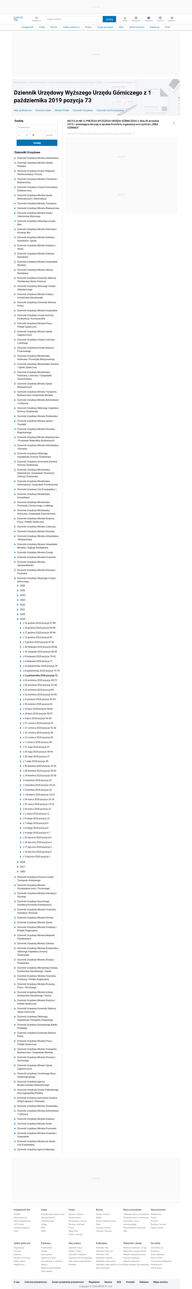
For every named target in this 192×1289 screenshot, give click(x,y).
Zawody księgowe (22, 1227)
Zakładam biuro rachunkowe (136, 1214)
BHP (43, 1227)
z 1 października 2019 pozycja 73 (120, 82)
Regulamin (94, 1282)
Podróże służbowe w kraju (135, 1248)
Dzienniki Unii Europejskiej (110, 110)
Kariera (108, 1282)
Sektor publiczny (71, 27)
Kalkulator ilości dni (104, 1251)
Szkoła (44, 1251)
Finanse (154, 1221)
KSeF (167, 27)
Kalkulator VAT (102, 1254)
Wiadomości (156, 1214)
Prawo (88, 27)
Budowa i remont (158, 1224)
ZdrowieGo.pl (157, 1248)
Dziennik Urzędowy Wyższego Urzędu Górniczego (72, 82)
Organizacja (19, 1248)
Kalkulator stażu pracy (106, 1261)
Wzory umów (156, 1258)
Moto (121, 27)
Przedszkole (46, 1248)
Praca (71, 1227)
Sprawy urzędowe (76, 1224)
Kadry (42, 27)
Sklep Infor (73, 1231)
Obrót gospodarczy (22, 1221)
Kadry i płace (19, 1261)
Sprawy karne (75, 1217)
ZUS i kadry (19, 1224)
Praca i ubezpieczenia (106, 1221)
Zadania (17, 1254)
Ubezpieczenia (47, 1221)
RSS (119, 1282)
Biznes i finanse (103, 1214)
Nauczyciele (46, 1254)
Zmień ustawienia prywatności (68, 1282)
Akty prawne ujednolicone (80, 1261)
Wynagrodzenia (48, 1217)
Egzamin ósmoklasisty (51, 1268)
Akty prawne (75, 1243)
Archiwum (155, 1251)
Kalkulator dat (102, 1248)
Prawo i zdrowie (76, 1234)
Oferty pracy (156, 1268)
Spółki (98, 1217)
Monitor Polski (62, 110)
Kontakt (130, 1282)
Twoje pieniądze (105, 27)
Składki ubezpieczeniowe (134, 1254)
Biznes (54, 27)
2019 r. (100, 82)
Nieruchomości (136, 27)
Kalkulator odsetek (104, 1258)
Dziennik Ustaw (43, 110)
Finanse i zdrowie (104, 1231)
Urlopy (44, 1224)
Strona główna (20, 82)
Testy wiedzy (46, 1271)
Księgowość (28, 27)
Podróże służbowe (131, 1258)
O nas (17, 1282)
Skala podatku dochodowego (136, 1264)
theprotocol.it (156, 1264)
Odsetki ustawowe (131, 1261)
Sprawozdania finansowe (134, 1227)
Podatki (17, 1214)
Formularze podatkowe (161, 1261)
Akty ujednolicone (23, 110)
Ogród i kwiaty (157, 1227)
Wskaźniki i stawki (132, 1243)
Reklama (144, 1282)
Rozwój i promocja (22, 1258)
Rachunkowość (20, 1217)
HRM (43, 1231)
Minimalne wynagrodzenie (135, 1251)
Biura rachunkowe (132, 1210)
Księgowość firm (22, 1210)
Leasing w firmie (103, 1227)
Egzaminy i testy (48, 1258)
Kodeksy (72, 1264)
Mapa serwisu (160, 1282)
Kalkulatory (101, 1243)
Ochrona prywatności (36, 1282)
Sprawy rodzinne (76, 1214)
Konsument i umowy (78, 1221)
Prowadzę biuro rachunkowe (136, 1217)
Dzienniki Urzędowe (38, 82)
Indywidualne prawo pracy (52, 1214)
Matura (44, 1264)
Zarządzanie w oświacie (51, 1261)
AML (125, 1231)
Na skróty (155, 1243)
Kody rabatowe (157, 1254)
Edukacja (154, 27)
